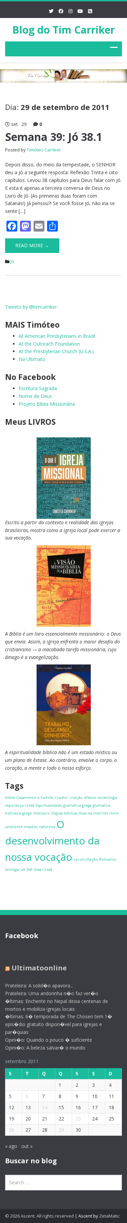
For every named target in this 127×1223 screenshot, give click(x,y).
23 (78, 1118)
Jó (12, 261)
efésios (90, 797)
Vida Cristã (43, 869)
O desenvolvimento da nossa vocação (52, 841)
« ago (11, 1146)
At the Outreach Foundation (49, 344)
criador (61, 797)
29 (61, 1130)
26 (11, 1130)
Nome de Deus (35, 396)
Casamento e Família (35, 797)
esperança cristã (19, 805)
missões (31, 826)
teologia (12, 869)
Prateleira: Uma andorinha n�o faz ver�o (51, 993)
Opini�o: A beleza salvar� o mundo (45, 1047)
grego (27, 813)
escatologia (107, 797)
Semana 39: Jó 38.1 (53, 136)
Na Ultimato (32, 359)
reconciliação (85, 859)
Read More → (32, 245)
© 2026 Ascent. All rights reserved (39, 1216)
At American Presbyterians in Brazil (57, 336)
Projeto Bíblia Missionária (47, 404)
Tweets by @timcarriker (31, 307)
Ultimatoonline (39, 967)
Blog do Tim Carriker (63, 30)
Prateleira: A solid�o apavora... (39, 985)
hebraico (42, 813)
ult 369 (27, 869)
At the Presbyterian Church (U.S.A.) (56, 351)
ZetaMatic (109, 1216)
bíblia (10, 797)
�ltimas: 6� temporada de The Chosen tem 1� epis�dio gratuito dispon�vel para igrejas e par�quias (58, 1024)
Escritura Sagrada (38, 388)
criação (76, 797)
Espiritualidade (49, 805)
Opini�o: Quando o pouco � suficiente (48, 1040)
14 (44, 1107)
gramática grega (77, 805)
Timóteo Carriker (44, 150)
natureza (47, 826)
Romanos (107, 859)
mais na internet (93, 813)
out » (27, 1146)
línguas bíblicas (64, 813)
